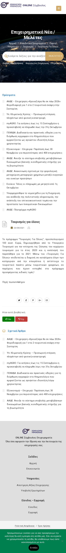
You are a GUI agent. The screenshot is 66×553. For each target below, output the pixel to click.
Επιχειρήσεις (57, 63)
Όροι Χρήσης (44, 526)
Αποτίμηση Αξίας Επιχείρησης (33, 485)
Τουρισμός (28, 46)
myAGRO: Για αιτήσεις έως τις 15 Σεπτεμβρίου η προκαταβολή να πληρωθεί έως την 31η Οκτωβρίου (34, 365)
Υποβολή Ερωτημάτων (33, 490)
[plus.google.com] (40, 300)
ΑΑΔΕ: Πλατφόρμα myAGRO (21, 209)
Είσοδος (32, 507)
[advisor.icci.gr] (46, 300)
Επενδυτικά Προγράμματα (33, 43)
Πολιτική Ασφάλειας (25, 526)
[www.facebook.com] (26, 300)
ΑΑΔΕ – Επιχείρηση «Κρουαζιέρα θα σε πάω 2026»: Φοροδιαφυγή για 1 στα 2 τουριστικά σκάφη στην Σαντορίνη (34, 105)
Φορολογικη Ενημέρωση (37, 63)
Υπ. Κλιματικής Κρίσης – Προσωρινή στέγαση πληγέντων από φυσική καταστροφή (31, 355)
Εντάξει (34, 547)
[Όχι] (62, 543)
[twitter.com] (19, 300)
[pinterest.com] (33, 300)
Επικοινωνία (33, 468)
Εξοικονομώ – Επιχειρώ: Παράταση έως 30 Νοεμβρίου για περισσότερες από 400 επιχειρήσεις (35, 392)
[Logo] (33, 432)
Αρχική (12, 43)
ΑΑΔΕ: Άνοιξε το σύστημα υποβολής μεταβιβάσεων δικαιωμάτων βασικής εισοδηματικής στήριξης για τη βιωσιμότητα (34, 162)
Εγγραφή (32, 512)
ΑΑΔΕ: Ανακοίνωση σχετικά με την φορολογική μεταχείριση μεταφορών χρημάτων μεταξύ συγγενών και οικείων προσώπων (35, 175)
